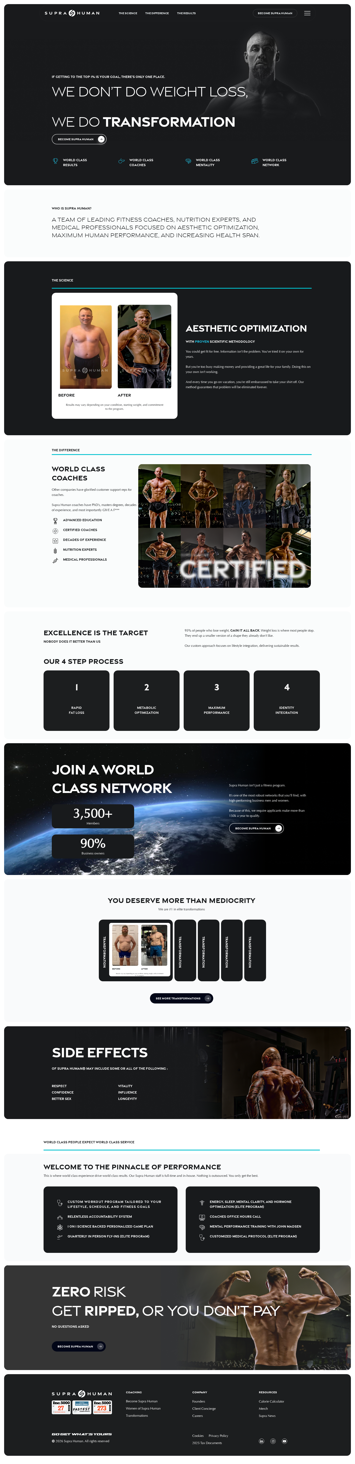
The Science (128, 13)
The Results (186, 13)
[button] (307, 13)
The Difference (157, 13)
